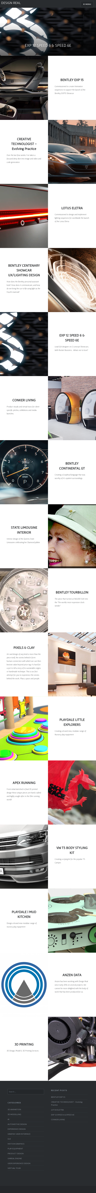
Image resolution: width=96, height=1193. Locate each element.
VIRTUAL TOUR (14, 1168)
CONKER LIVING (58, 1119)
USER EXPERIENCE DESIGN (19, 1163)
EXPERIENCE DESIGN (17, 1129)
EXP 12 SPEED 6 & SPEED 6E (48, 45)
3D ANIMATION (14, 1109)
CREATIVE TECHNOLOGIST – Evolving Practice (66, 1103)
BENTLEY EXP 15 (58, 1097)
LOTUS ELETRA (57, 1110)
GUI (9, 1139)
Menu (88, 4)
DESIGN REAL (11, 3)
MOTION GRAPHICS (16, 1144)
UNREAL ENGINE (15, 1158)
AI (8, 1119)
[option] (48, 32)
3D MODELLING (14, 1114)
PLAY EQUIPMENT (15, 1149)
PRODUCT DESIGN (16, 1153)
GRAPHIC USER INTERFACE (19, 1134)
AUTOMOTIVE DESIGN (17, 1124)
